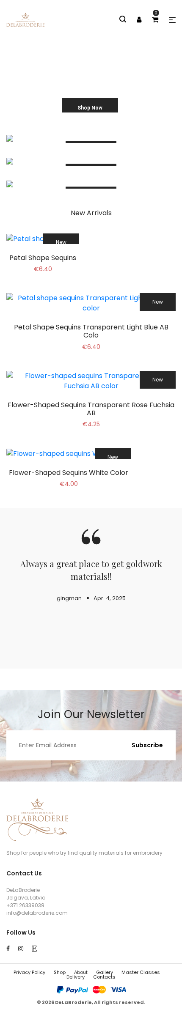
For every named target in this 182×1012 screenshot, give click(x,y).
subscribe (147, 745)
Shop (60, 972)
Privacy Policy (29, 972)
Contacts (104, 977)
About (81, 972)
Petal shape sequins (42, 258)
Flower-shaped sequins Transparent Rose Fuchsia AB (91, 409)
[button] (172, 19)
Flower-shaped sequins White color (68, 472)
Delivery (75, 977)
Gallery (104, 972)
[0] (155, 19)
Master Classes (140, 972)
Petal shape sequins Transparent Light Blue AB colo (91, 331)
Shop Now (89, 108)
